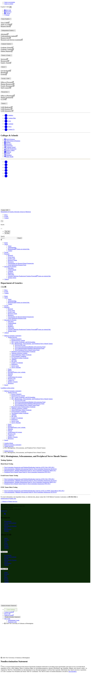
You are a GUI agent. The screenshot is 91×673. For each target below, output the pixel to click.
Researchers (4, 92)
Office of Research (7, 96)
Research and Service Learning (11, 40)
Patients (3, 103)
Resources (4, 61)
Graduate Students (6, 44)
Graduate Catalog (6, 49)
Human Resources (6, 84)
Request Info (5, 26)
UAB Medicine (6, 107)
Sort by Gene (15, 366)
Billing (10, 370)
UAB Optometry (6, 111)
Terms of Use (9, 615)
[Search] (2, 221)
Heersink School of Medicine (22, 212)
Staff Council (5, 88)
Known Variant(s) (16, 339)
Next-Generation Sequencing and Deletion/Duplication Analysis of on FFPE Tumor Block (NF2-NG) (34, 490)
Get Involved (5, 71)
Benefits (3, 72)
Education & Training (10, 526)
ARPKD (13, 359)
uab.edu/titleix (73, 671)
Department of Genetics (7, 212)
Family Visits (5, 63)
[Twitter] (6, 164)
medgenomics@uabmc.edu (8, 498)
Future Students (5, 19)
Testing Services (12, 337)
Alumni (3, 67)
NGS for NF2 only (20, 345)
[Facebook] (6, 162)
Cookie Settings (11, 609)
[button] (45, 388)
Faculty (6, 524)
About (6, 244)
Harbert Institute (6, 97)
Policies (10, 375)
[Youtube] (6, 170)
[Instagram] (6, 167)
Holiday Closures (13, 381)
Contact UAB (9, 612)
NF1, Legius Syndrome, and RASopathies (23, 342)
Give (5, 541)
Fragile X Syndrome (17, 362)
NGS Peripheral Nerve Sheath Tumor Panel (27, 350)
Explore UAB (4, 210)
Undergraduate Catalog (8, 36)
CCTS (3, 99)
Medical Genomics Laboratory (12, 335)
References (14, 364)
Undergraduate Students (7, 30)
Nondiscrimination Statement (8, 605)
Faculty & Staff (5, 78)
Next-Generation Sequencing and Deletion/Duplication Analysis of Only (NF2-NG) (29, 467)
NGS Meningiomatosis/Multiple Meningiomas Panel (29, 348)
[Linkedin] (6, 176)
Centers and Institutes (10, 523)
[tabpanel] (45, 237)
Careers (6, 546)
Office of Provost (6, 82)
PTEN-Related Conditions (18, 356)
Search (3, 236)
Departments (7, 521)
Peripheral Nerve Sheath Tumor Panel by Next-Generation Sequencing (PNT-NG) (27, 472)
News (6, 215)
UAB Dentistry (5, 109)
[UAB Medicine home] (45, 208)
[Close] (10, 7)
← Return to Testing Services (9, 501)
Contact (6, 218)
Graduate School (6, 47)
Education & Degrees (10, 266)
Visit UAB (4, 23)
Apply (6, 538)
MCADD (14, 361)
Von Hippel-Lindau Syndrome (19, 358)
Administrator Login (13, 620)
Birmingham (7, 529)
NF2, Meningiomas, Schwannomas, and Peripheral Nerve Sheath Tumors (32, 343)
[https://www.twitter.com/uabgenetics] (5, 514)
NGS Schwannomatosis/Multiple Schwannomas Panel (30, 347)
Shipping (10, 374)
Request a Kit (11, 378)
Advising (4, 34)
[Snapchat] (6, 173)
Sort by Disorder (16, 367)
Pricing (17, 372)
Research (6, 254)
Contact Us (11, 380)
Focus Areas (11, 257)
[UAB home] (45, 187)
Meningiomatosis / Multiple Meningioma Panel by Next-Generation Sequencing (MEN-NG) (30, 470)
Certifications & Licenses (15, 377)
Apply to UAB (5, 24)
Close (3, 287)
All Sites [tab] (7, 233)
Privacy (7, 613)
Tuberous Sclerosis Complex (19, 353)
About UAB (4, 569)
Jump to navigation (9, 2)
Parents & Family (6, 55)
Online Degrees (6, 51)
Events (3, 74)
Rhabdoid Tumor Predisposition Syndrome (23, 351)
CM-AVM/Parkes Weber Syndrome (21, 354)
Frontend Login (12, 622)
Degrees (6, 540)
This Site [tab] (7, 231)
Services (3, 59)
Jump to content (8, 4)
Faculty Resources (7, 86)
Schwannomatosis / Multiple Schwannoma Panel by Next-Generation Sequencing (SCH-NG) (30, 469)
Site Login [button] (7, 618)
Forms (9, 369)
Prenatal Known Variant (18, 340)
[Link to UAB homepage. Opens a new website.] (45, 604)
